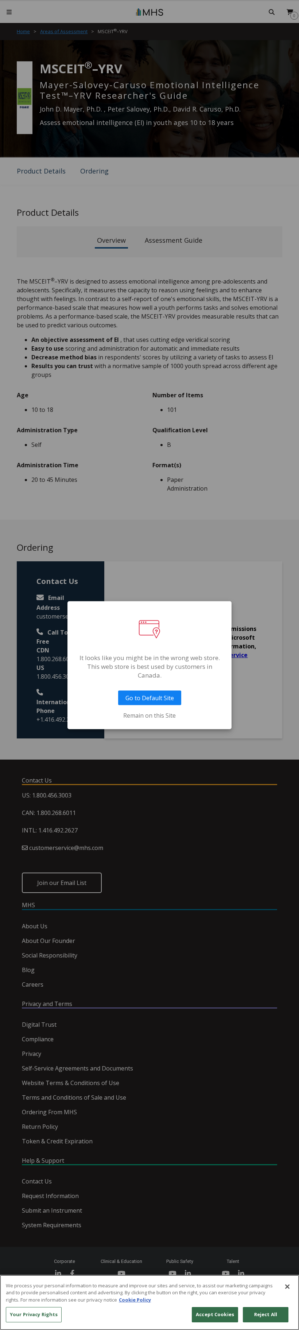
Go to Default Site (149, 698)
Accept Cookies (215, 1314)
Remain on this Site (149, 715)
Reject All (265, 1314)
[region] (149, 1302)
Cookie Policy (135, 1299)
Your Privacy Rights (34, 1314)
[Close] (287, 1287)
